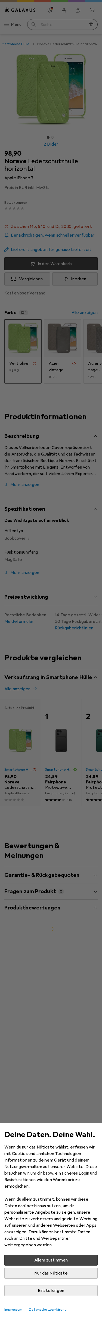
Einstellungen (51, 1290)
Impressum (13, 1309)
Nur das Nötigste (51, 1273)
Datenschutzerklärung (48, 1309)
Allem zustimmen (51, 1260)
